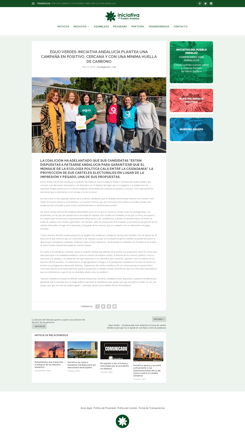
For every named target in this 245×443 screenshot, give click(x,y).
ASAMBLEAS (101, 27)
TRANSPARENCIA (158, 27)
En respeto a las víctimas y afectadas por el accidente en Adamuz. (114, 366)
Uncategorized (103, 67)
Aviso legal (86, 408)
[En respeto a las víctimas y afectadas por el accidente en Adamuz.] (115, 350)
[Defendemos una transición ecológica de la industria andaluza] (50, 349)
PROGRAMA (120, 27)
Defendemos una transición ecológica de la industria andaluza (49, 364)
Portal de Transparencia (151, 408)
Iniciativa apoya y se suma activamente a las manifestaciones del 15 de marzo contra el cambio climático (147, 370)
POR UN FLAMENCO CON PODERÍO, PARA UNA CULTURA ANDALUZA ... (84, 3)
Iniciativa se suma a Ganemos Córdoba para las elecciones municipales (81, 364)
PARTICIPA (137, 27)
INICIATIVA (80, 27)
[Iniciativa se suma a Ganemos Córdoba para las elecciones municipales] (82, 349)
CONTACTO (180, 27)
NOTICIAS (63, 27)
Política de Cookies (127, 408)
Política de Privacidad (105, 408)
